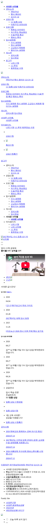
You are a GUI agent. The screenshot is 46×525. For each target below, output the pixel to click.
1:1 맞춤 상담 (16, 22)
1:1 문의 (14, 66)
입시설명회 (11, 40)
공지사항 (15, 55)
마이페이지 (6, 125)
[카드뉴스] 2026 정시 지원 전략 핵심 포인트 (24, 331)
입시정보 (15, 58)
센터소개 (10, 9)
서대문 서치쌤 (7, 118)
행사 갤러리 (16, 14)
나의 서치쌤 (16, 227)
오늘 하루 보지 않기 (17, 519)
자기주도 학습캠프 (19, 32)
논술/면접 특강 (17, 35)
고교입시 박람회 (18, 48)
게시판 (9, 53)
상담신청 (10, 19)
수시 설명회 (16, 42)
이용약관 (5, 465)
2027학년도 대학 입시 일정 (17, 318)
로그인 (9, 60)
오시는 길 (15, 17)
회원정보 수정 (17, 68)
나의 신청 (15, 63)
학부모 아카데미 (18, 30)
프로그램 (10, 27)
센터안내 (15, 12)
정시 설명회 (16, 45)
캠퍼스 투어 (16, 37)
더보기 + (9, 292)
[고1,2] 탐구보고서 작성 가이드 (19, 305)
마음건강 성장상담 (19, 25)
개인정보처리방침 (17, 465)
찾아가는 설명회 (18, 50)
